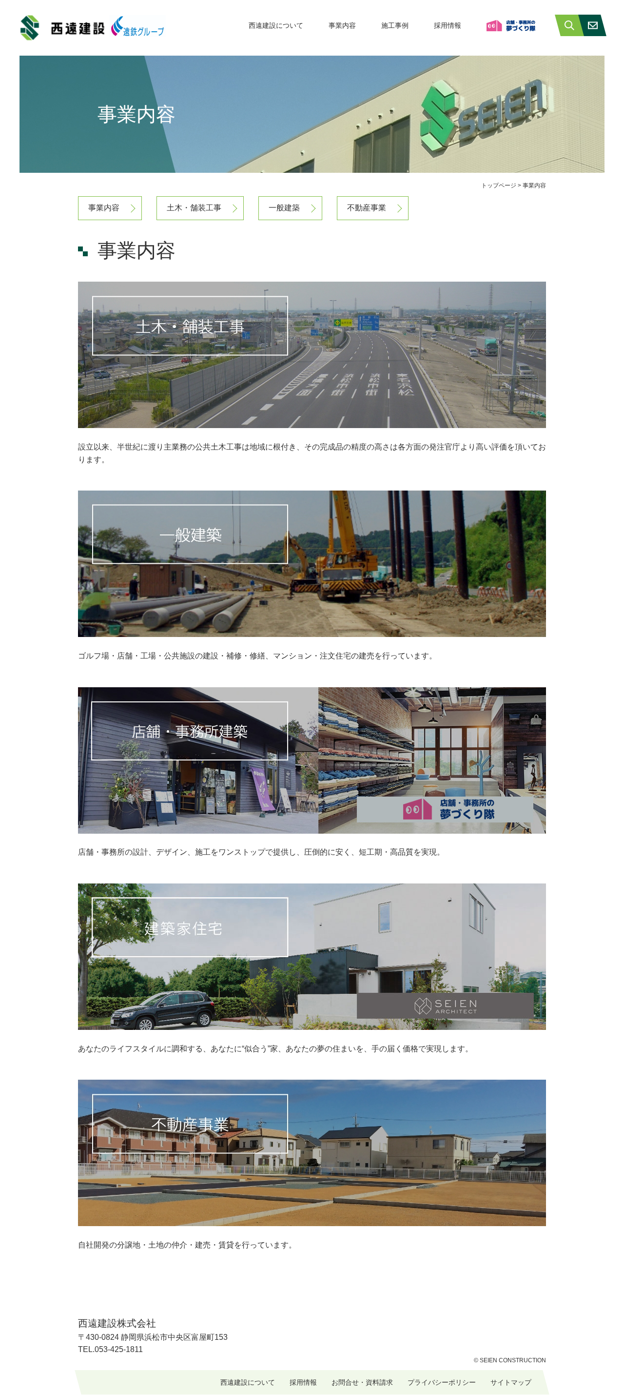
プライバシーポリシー (442, 1382)
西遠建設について (276, 25)
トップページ (498, 185)
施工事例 (395, 25)
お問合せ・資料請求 (362, 1382)
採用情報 (447, 25)
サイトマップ (510, 1382)
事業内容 (342, 25)
